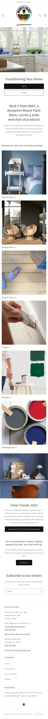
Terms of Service (11, 674)
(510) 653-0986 (10, 629)
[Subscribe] (40, 591)
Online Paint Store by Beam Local (18, 650)
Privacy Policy (10, 669)
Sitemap (8, 679)
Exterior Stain (8, 297)
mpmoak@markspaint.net (15, 626)
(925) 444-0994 (10, 645)
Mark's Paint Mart (14, 714)
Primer (24, 93)
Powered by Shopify (26, 714)
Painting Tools (8, 447)
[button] (2, 15)
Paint (24, 86)
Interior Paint (7, 197)
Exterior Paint (8, 247)
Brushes (5, 397)
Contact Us (24, 563)
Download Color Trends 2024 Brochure (24, 529)
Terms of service (39, 714)
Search (7, 664)
